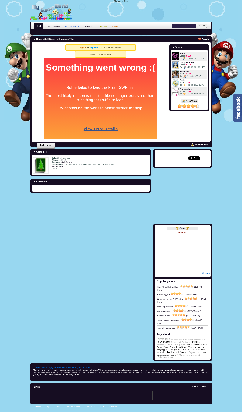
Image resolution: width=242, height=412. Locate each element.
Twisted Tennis (164, 339)
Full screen (46, 145)
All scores (191, 101)
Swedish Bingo (163, 316)
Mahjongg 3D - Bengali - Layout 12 (172, 350)
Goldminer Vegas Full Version (170, 299)
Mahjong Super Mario (183, 347)
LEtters (174, 339)
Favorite (205, 39)
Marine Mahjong (165, 358)
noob (182, 53)
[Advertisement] (143, 11)
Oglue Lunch (195, 352)
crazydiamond (187, 62)
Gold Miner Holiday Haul (167, 287)
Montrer (195, 387)
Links (58, 407)
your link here (105, 54)
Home (39, 39)
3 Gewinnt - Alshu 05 (189, 355)
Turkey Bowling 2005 (176, 345)
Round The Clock (193, 350)
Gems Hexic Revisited (180, 342)
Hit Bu (194, 342)
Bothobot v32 (200, 347)
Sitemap (113, 407)
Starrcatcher (186, 89)
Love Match (164, 341)
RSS (102, 407)
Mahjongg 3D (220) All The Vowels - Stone (191, 339)
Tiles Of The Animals (166, 328)
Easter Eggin (163, 295)
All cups (206, 273)
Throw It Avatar (192, 345)
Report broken (201, 144)
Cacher (203, 387)
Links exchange (73, 407)
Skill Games (50, 39)
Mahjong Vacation (165, 307)
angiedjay (184, 71)
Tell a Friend (57, 166)
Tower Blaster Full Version (168, 320)
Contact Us (90, 407)
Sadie (182, 80)
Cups (182, 228)
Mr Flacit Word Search (174, 352)
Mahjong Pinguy (164, 311)
